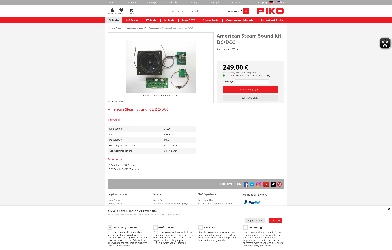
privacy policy (175, 214)
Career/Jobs (215, 2)
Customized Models (239, 20)
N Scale (169, 20)
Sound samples (239, 2)
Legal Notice (114, 199)
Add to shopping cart (250, 89)
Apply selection (255, 220)
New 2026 (188, 20)
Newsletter (130, 2)
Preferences (166, 227)
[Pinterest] (279, 184)
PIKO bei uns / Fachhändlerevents (215, 203)
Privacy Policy (115, 203)
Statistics (209, 227)
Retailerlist (172, 2)
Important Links (272, 20)
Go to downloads (116, 101)
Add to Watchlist (250, 98)
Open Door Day (205, 199)
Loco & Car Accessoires (149, 28)
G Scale (114, 20)
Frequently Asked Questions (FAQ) (170, 203)
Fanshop (193, 2)
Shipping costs (250, 72)
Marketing (255, 227)
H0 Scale (132, 20)
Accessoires (131, 28)
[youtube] (266, 184)
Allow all (275, 220)
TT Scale (151, 20)
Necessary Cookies (125, 227)
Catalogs (151, 2)
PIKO (166, 139)
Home (111, 2)
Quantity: (228, 81)
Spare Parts (211, 20)
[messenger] (252, 184)
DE (274, 2)
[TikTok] (273, 184)
